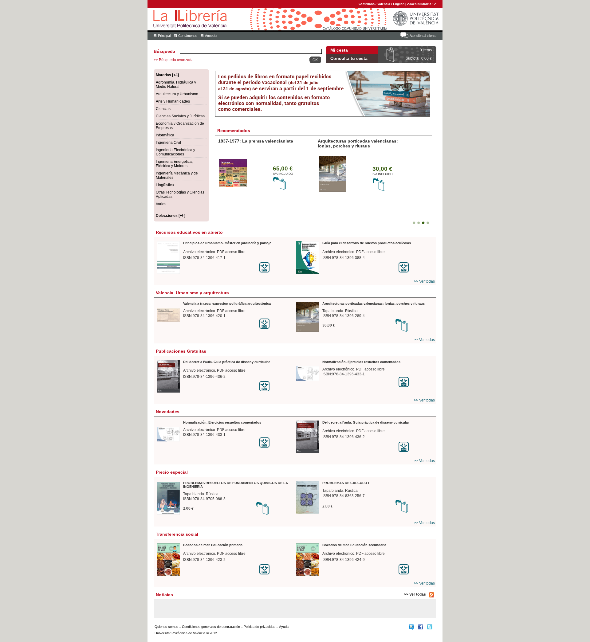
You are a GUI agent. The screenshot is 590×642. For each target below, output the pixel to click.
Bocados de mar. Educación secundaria (354, 545)
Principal (164, 35)
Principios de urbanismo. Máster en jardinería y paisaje (227, 243)
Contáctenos (187, 35)
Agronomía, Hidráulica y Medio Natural (176, 84)
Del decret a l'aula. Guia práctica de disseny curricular (226, 362)
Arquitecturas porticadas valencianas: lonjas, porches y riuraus (358, 143)
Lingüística (165, 185)
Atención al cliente (423, 35)
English (398, 4)
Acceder (211, 35)
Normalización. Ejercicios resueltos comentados (361, 362)
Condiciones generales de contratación (211, 626)
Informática (165, 135)
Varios (161, 204)
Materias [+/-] (167, 75)
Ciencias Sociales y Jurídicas (180, 116)
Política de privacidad (259, 626)
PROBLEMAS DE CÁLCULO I (345, 483)
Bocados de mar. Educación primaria (212, 545)
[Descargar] (276, 267)
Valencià (383, 4)
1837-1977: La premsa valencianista (255, 141)
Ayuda (284, 626)
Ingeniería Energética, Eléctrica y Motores (174, 163)
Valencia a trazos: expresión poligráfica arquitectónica (227, 303)
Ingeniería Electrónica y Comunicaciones (175, 152)
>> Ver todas (424, 281)
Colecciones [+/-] (170, 215)
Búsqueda (164, 51)
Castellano (367, 4)
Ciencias (163, 109)
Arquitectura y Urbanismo (177, 94)
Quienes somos (166, 626)
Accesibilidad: (418, 4)
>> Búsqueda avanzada (174, 60)
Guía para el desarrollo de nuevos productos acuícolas (366, 243)
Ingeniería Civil (168, 142)
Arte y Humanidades (173, 101)
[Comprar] (279, 189)
